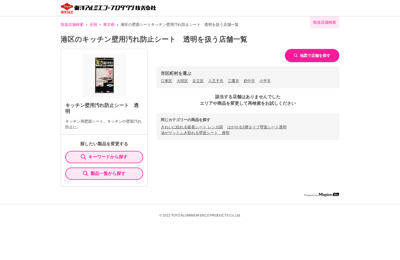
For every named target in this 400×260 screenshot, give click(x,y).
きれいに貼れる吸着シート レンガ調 (192, 127)
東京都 (109, 24)
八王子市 (215, 81)
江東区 (166, 81)
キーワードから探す (108, 156)
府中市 (249, 81)
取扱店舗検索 (72, 24)
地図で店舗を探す (315, 55)
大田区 (182, 81)
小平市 (265, 81)
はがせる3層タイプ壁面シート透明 (257, 127)
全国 (93, 24)
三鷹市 (233, 81)
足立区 (198, 81)
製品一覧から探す (108, 173)
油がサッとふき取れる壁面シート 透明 (195, 133)
